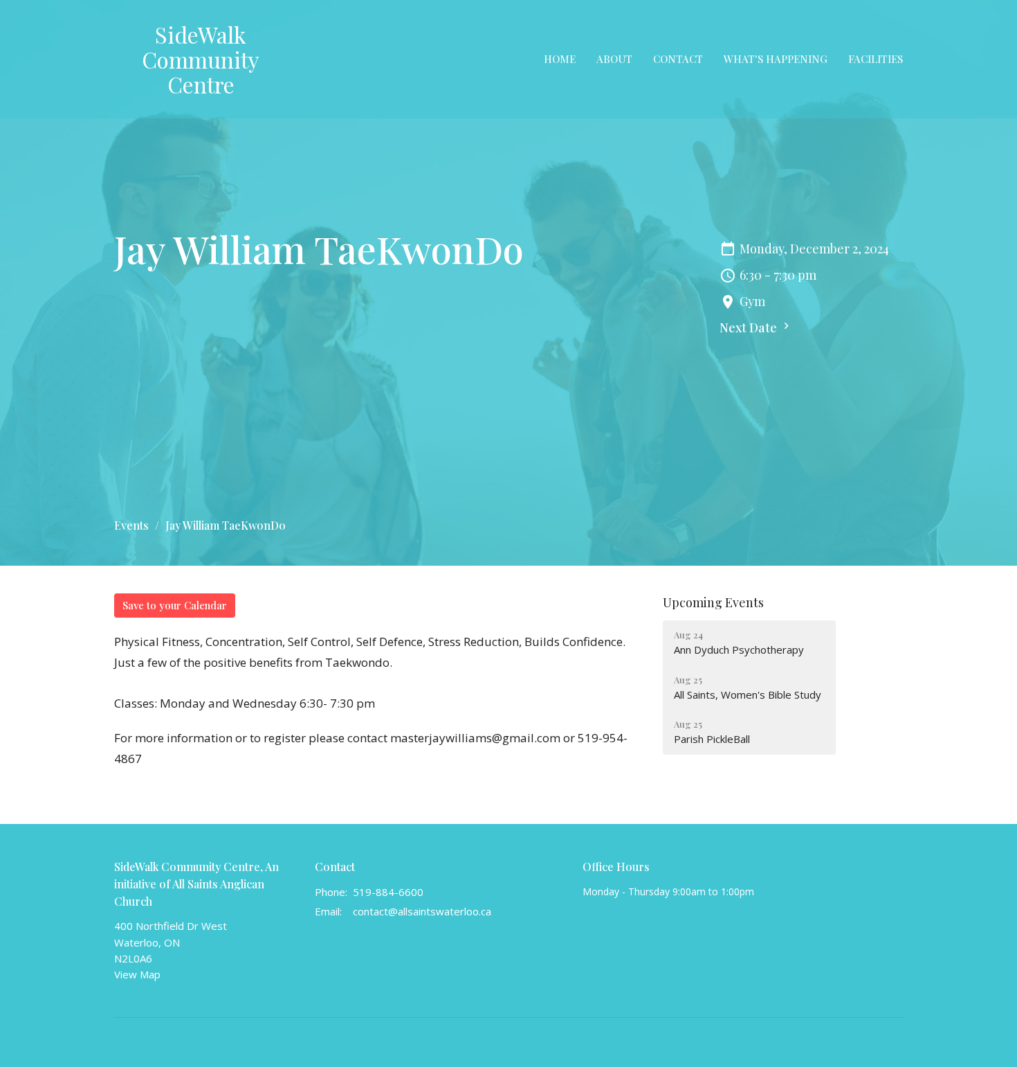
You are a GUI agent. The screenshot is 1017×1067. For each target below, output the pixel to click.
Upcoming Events (713, 602)
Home (560, 59)
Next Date (750, 327)
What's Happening (775, 59)
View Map (137, 974)
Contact (678, 59)
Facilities (875, 59)
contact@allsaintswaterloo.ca (422, 911)
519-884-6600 (388, 892)
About (614, 59)
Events (131, 525)
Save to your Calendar (174, 605)
